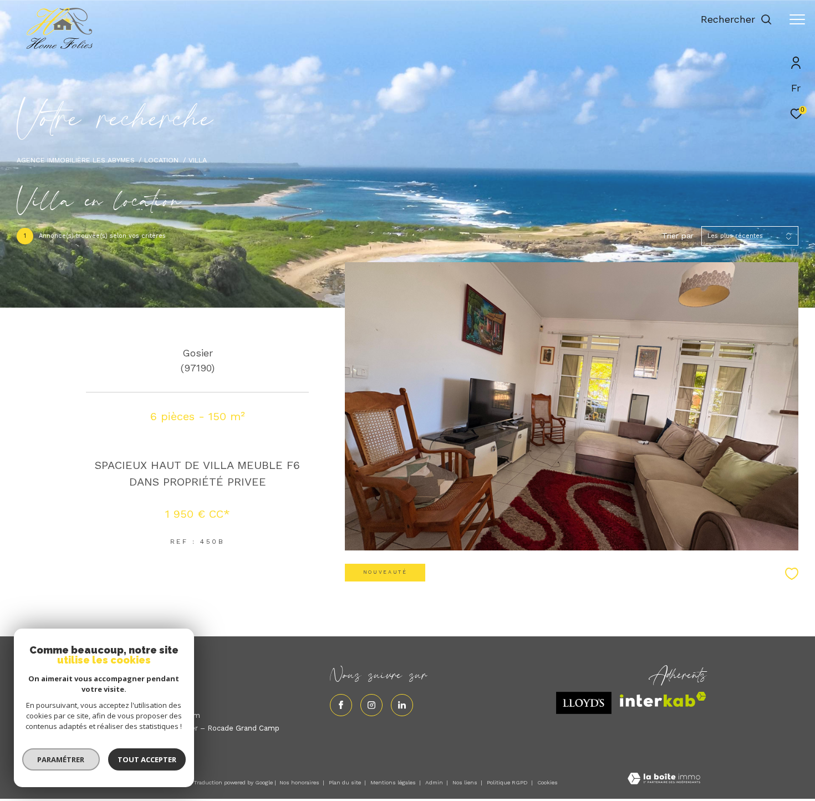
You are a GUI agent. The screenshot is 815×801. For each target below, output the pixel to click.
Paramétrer (61, 759)
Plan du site (346, 782)
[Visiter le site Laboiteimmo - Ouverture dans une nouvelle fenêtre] (664, 780)
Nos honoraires (299, 782)
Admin (435, 782)
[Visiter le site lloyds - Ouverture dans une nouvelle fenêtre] (584, 703)
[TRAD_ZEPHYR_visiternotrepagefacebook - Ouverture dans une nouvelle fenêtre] (341, 705)
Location (161, 160)
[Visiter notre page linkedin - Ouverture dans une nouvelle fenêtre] (402, 705)
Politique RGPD (507, 782)
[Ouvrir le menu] (797, 19)
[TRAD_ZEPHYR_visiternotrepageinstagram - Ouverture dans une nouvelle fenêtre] (371, 705)
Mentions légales (393, 782)
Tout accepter (147, 759)
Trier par (678, 235)
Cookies (547, 782)
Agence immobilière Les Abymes (76, 160)
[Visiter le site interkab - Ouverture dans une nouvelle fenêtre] (663, 699)
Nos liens (465, 782)
